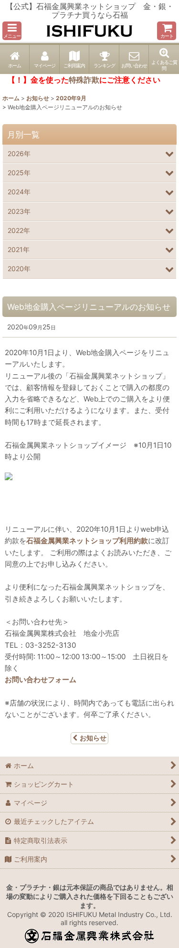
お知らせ (93, 738)
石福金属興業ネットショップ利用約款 (87, 540)
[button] (11, 30)
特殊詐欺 (84, 79)
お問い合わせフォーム (40, 679)
